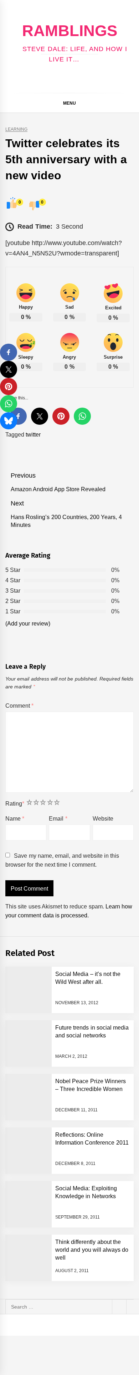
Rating (14, 804)
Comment (19, 706)
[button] (131, 104)
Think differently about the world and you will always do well (92, 1250)
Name (14, 819)
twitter (33, 435)
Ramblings (69, 30)
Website (103, 819)
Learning (16, 129)
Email (58, 819)
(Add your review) (27, 624)
